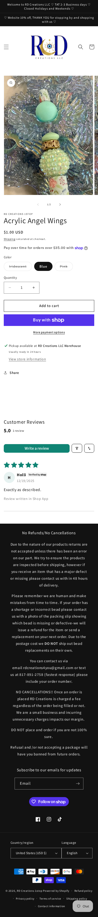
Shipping (9, 239)
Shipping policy (76, 898)
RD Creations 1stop (29, 891)
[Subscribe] (77, 783)
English (72, 853)
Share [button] (14, 372)
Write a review (37, 448)
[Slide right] (60, 204)
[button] (6, 47)
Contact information (51, 906)
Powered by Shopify (56, 891)
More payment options (49, 332)
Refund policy (83, 891)
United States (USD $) (31, 853)
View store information (27, 359)
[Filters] (77, 448)
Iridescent (20, 267)
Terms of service (50, 898)
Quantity (10, 277)
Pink (66, 267)
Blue (43, 266)
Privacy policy (25, 898)
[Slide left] (37, 204)
